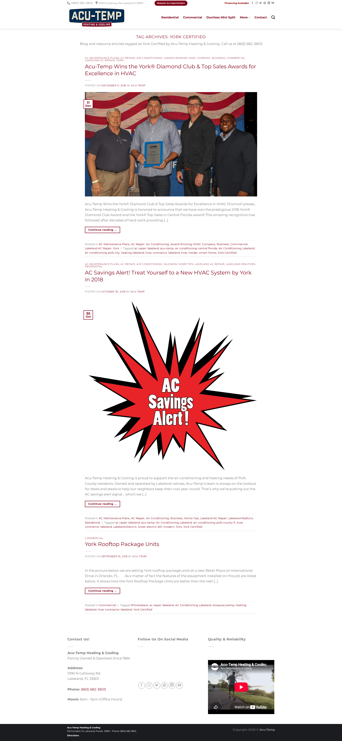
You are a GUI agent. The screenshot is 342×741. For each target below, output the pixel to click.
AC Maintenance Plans (102, 58)
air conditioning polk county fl (214, 522)
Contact (261, 17)
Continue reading (102, 229)
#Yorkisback (139, 605)
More (244, 17)
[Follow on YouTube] (273, 3)
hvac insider (189, 252)
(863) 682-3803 (93, 689)
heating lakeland (132, 252)
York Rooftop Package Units (122, 544)
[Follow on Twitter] (260, 3)
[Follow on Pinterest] (264, 3)
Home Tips (186, 264)
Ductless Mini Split (221, 17)
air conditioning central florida (196, 248)
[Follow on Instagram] (256, 3)
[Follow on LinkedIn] (269, 3)
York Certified (227, 252)
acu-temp (167, 248)
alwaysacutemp (223, 605)
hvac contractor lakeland (162, 252)
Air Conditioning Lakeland (236, 248)
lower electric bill (150, 526)
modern (168, 526)
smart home (207, 252)
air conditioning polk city (102, 252)
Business (218, 58)
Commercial (192, 17)
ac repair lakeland (146, 248)
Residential (170, 17)
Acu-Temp (138, 85)
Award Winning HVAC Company (187, 58)
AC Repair (128, 58)
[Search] (273, 17)
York (120, 60)
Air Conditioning (150, 58)
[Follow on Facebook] (252, 3)
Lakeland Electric (125, 526)
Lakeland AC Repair (100, 60)
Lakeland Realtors (240, 264)
